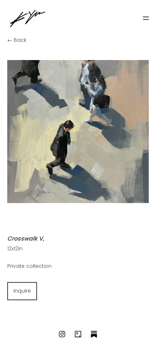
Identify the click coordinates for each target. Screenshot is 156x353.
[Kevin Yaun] (27, 18)
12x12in (14, 248)
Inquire (22, 290)
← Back (16, 40)
